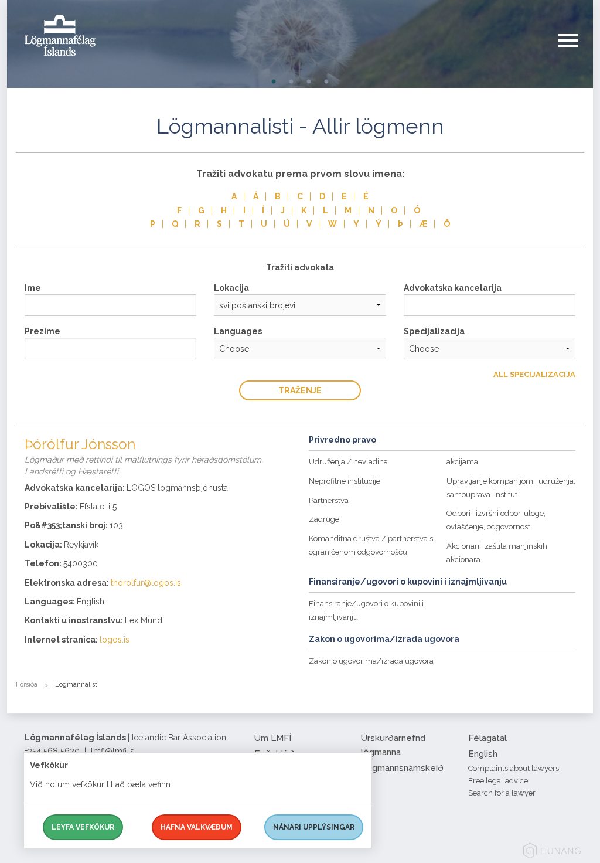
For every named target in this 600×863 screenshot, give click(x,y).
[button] (575, 52)
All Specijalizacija (534, 374)
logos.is (114, 639)
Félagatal (487, 738)
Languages (238, 331)
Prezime (42, 331)
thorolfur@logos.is (146, 582)
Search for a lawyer (502, 793)
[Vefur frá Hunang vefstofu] (552, 852)
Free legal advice (498, 780)
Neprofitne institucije (344, 481)
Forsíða (27, 684)
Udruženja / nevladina (348, 461)
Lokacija (231, 288)
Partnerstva (329, 500)
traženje (300, 390)
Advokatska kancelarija (453, 288)
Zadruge (324, 519)
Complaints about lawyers (513, 768)
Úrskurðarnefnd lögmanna (393, 745)
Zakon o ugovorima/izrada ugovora (371, 661)
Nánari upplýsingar (313, 827)
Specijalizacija (434, 331)
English (482, 754)
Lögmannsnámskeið (402, 768)
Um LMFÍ (272, 738)
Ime (33, 288)
